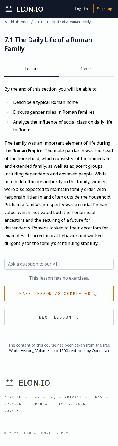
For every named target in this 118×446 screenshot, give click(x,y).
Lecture (32, 68)
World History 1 (16, 22)
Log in (81, 8)
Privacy (73, 397)
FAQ (52, 397)
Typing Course (74, 404)
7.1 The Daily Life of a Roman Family (63, 22)
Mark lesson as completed (55, 293)
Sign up (104, 8)
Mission (13, 397)
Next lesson (55, 317)
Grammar (41, 404)
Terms (96, 397)
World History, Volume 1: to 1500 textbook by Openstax (59, 350)
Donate (11, 411)
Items (86, 68)
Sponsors (14, 404)
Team (35, 397)
